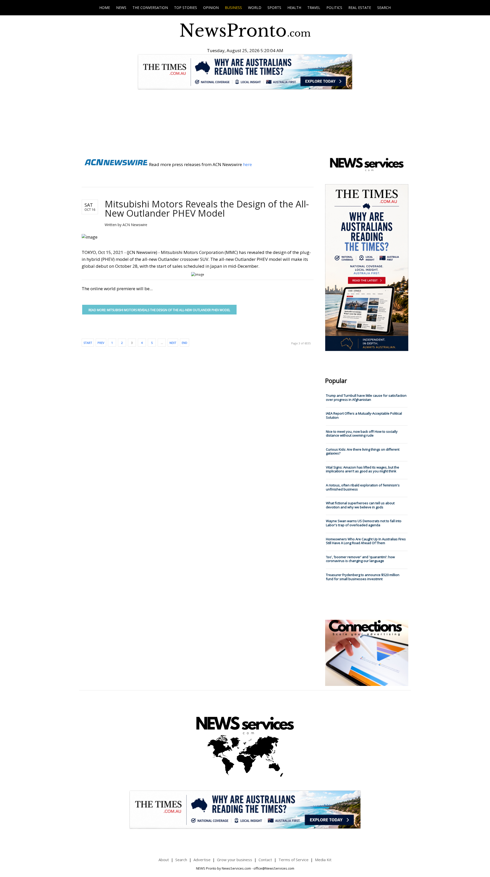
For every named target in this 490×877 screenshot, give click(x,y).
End (184, 343)
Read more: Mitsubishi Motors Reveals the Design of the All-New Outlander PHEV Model (159, 310)
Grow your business (234, 859)
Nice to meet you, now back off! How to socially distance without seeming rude (362, 433)
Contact (265, 859)
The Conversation (150, 7)
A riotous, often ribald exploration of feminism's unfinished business (363, 487)
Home (104, 7)
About (163, 859)
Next (172, 343)
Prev (100, 343)
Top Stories (185, 7)
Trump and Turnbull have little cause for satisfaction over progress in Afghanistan (366, 397)
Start (87, 343)
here (247, 164)
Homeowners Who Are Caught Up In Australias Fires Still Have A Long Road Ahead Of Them (366, 541)
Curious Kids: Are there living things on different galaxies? (362, 451)
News (121, 7)
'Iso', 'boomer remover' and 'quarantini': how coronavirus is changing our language (360, 559)
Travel (313, 7)
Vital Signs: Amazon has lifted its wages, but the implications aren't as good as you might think (362, 469)
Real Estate (359, 7)
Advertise (202, 859)
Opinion (211, 7)
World (254, 7)
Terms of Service (293, 859)
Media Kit (323, 859)
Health (294, 7)
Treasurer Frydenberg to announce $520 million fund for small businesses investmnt (362, 576)
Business (233, 7)
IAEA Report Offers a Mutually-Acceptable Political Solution (364, 415)
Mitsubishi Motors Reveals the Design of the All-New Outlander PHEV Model (207, 208)
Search (384, 7)
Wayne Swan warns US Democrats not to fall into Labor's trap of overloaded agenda (363, 523)
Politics (334, 7)
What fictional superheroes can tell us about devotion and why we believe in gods (360, 505)
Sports (274, 7)
